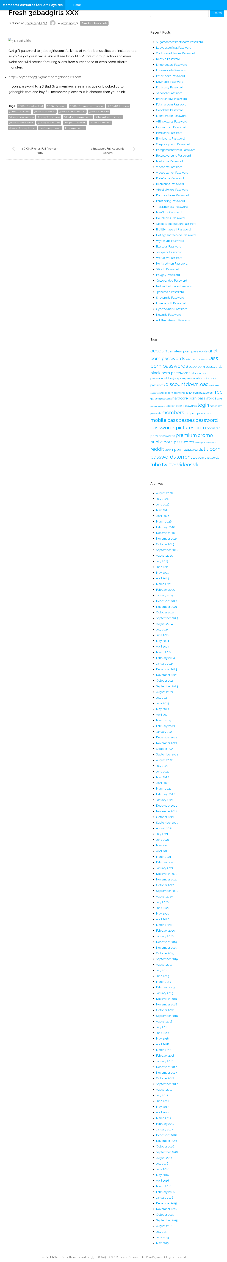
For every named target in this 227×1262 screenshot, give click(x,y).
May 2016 (162, 1175)
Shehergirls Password (170, 297)
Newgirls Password (168, 314)
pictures (185, 428)
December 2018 (166, 998)
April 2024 (162, 646)
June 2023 (162, 703)
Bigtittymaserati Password (173, 229)
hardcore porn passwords (194, 398)
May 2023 (162, 709)
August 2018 (164, 1021)
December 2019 (166, 942)
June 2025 (162, 567)
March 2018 (163, 1050)
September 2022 (167, 754)
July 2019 (162, 970)
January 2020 (165, 936)
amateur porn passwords (189, 351)
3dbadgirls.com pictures (108, 117)
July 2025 (162, 561)
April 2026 (162, 516)
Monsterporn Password (171, 116)
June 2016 (162, 1169)
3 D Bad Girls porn (56, 106)
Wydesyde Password (170, 241)
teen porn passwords (184, 449)
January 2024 (165, 663)
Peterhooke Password (170, 76)
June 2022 (162, 771)
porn (200, 428)
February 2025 (165, 589)
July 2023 (162, 697)
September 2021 (167, 822)
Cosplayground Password (173, 144)
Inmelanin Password (169, 133)
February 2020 (165, 930)
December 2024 (166, 601)
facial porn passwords (173, 392)
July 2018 (162, 1027)
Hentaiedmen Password (171, 263)
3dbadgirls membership (72, 111)
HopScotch (47, 1257)
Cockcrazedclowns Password (175, 53)
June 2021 (162, 839)
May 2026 (162, 510)
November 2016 (166, 1141)
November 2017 (166, 1072)
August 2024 (164, 623)
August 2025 (164, 555)
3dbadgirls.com (20, 92)
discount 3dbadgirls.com (22, 128)
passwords (162, 428)
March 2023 (163, 720)
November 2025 (166, 538)
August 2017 (164, 1089)
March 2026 (164, 521)
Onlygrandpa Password (171, 280)
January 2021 (164, 868)
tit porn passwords (74, 128)
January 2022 (164, 800)
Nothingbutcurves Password (174, 286)
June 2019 (162, 976)
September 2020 (167, 891)
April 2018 (162, 1044)
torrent (184, 457)
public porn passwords (172, 441)
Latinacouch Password (171, 127)
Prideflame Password (170, 178)
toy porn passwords (206, 457)
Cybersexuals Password (171, 309)
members (173, 412)
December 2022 (166, 737)
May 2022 (162, 777)
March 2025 (163, 584)
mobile (158, 420)
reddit (157, 449)
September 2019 (167, 959)
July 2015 (162, 1231)
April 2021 (162, 851)
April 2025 (162, 578)
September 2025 (167, 550)
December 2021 (166, 805)
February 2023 (165, 726)
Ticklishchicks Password (172, 206)
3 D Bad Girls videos (19, 111)
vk (195, 464)
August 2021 (164, 828)
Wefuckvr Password (169, 258)
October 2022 (165, 748)
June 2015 (162, 1237)
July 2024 (162, 629)
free (218, 392)
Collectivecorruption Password (176, 223)
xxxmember (68, 23)
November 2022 (166, 743)
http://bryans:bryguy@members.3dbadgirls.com (45, 77)
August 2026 (164, 493)
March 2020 (164, 925)
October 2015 (165, 1214)
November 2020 (167, 879)
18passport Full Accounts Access (107, 151)
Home (77, 5)
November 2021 (166, 811)
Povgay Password (168, 275)
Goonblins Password (169, 110)
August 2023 (164, 692)
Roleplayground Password (173, 155)
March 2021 (163, 856)
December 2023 (166, 669)
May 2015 (162, 1243)
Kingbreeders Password (171, 64)
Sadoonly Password (169, 93)
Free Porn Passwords (94, 23)
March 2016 (163, 1186)
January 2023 (164, 731)
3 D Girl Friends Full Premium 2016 (39, 151)
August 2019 (164, 964)
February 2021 (165, 862)
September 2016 (167, 1152)
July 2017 (162, 1095)
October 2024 (165, 612)
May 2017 (162, 1106)
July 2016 (162, 1163)
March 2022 (163, 788)
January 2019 (164, 993)
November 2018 (166, 1004)
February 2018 (165, 1055)
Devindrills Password (169, 81)
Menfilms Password (169, 212)
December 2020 (166, 873)
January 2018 (164, 1061)
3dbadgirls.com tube (49, 122)
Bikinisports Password (170, 138)
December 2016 (166, 1135)
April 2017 (162, 1112)
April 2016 (162, 1180)
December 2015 (166, 1203)
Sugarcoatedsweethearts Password (179, 42)
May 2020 (162, 913)
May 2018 (162, 1038)
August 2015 (164, 1226)
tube (155, 464)
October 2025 (165, 544)
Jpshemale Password (170, 292)
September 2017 (167, 1084)
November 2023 (166, 675)
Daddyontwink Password (172, 195)
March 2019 (163, 981)
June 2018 (162, 1033)
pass (172, 420)
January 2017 (164, 1129)
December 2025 (166, 533)
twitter (169, 464)
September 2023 (167, 686)
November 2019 (166, 947)
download (197, 384)
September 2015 (167, 1220)
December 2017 (166, 1067)
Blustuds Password (168, 246)
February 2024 (165, 658)
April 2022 (162, 783)
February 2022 (165, 794)
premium (186, 435)
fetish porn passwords (199, 392)
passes (187, 420)
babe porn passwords (205, 366)
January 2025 (164, 595)
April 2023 (162, 714)
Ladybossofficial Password (173, 47)
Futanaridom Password (171, 104)
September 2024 (167, 618)
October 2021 (165, 817)
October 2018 (165, 1010)
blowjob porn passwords (183, 378)
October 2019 (165, 953)
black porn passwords (170, 373)
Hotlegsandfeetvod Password (176, 235)
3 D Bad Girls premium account (86, 106)
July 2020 (162, 902)
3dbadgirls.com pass (49, 117)
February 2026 (165, 527)
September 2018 (167, 1016)
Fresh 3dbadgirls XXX (44, 13)
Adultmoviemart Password (173, 320)
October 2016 (165, 1146)
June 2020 (163, 908)
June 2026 (163, 504)
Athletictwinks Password (172, 189)
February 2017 (165, 1123)
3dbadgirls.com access (21, 117)
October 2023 (165, 680)
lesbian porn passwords (181, 405)
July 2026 (162, 499)
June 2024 (163, 635)
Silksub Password (167, 269)
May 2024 (162, 641)
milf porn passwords (198, 413)
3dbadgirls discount (44, 111)
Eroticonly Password (169, 87)
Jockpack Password (169, 252)
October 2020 (165, 885)
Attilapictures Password (171, 121)
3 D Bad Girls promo (118, 106)
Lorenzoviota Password (171, 70)
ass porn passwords (100, 122)
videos (184, 464)
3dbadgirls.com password (77, 117)
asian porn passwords (198, 359)
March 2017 (163, 1118)
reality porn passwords (205, 443)
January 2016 (164, 1197)
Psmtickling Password (170, 201)
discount (175, 384)
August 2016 (164, 1158)
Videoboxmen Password (172, 172)
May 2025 (162, 572)
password (206, 420)
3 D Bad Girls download (30, 106)
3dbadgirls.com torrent (21, 122)
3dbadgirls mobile (99, 111)
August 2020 (164, 896)
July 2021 (162, 834)
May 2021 (162, 845)
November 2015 (166, 1209)
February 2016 (165, 1192)
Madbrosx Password (169, 161)
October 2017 (165, 1078)
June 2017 (162, 1101)
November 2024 (167, 606)
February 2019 (165, 987)
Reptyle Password (168, 59)
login (203, 405)
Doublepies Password (170, 218)
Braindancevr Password (171, 98)
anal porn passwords (75, 122)
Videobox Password (169, 167)
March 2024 (164, 652)
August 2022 (164, 760)
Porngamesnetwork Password (175, 150)
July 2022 (162, 766)
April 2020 (162, 919)
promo (205, 435)
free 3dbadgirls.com (50, 128)
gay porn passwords (161, 398)
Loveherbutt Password (171, 303)
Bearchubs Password (170, 184)
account (159, 351)
